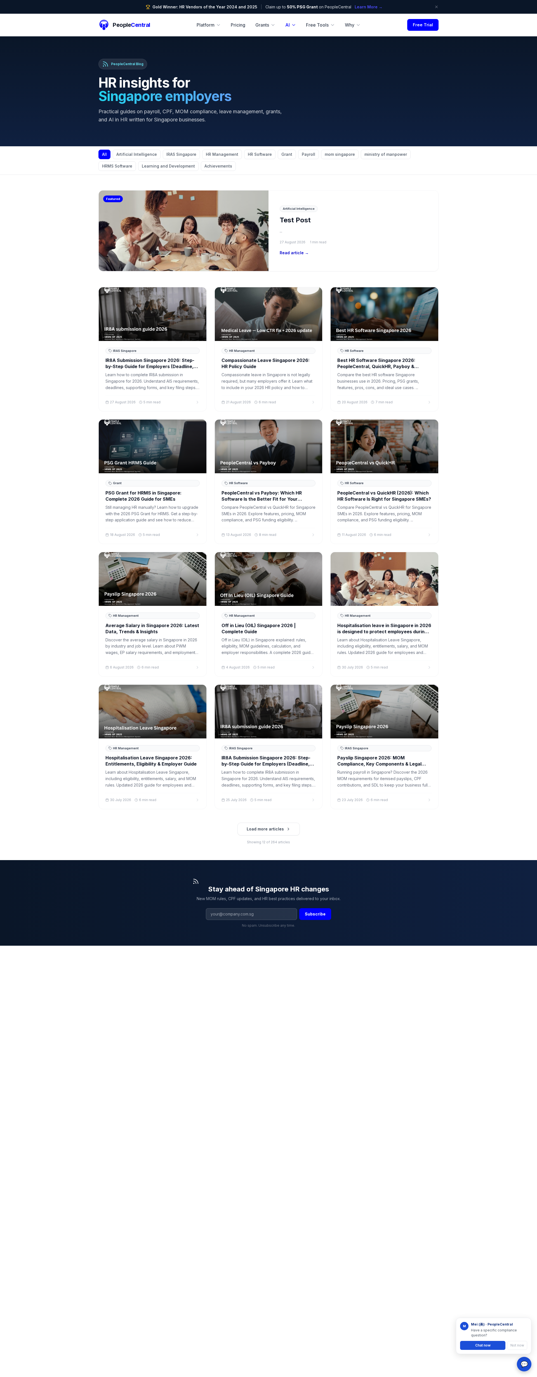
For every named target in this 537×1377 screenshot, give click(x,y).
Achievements (218, 166)
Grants (262, 25)
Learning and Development (168, 166)
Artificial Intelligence (136, 154)
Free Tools (317, 25)
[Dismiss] (436, 7)
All (104, 154)
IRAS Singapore (181, 154)
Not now (517, 1345)
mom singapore (340, 154)
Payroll (308, 154)
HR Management (222, 154)
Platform (206, 25)
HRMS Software (117, 166)
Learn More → (369, 6)
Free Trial (423, 24)
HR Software (260, 154)
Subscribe (315, 914)
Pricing (238, 25)
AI (287, 25)
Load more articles (265, 829)
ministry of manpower (385, 154)
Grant (286, 154)
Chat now (483, 1345)
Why (349, 25)
